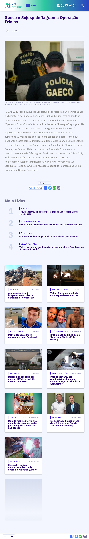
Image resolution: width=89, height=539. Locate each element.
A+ (12, 536)
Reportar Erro (46, 183)
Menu (33, 5)
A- (5, 536)
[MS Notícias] (13, 5)
